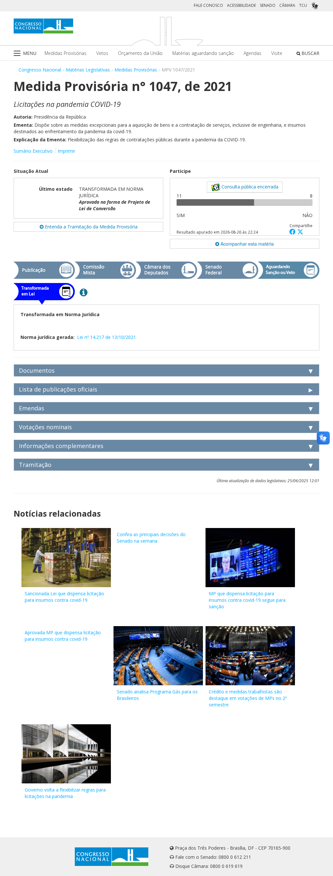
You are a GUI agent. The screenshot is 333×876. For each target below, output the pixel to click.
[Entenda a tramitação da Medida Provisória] (83, 292)
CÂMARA (287, 5)
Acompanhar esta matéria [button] (246, 243)
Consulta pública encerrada (249, 187)
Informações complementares (61, 446)
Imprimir (66, 151)
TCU (303, 5)
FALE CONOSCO (208, 5)
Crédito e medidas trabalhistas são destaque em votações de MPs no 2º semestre (248, 698)
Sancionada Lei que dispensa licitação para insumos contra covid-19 (64, 596)
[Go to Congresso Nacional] (43, 26)
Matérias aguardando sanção (203, 53)
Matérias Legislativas (88, 70)
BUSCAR (309, 53)
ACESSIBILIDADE (241, 5)
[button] (293, 231)
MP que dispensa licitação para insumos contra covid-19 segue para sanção (247, 600)
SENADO (267, 5)
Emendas (31, 408)
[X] (300, 231)
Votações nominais (45, 427)
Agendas (252, 53)
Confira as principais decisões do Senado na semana (151, 537)
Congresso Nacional (40, 70)
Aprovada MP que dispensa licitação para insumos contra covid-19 (63, 635)
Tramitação (35, 465)
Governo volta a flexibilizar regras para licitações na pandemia (65, 793)
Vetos (102, 53)
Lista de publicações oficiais (58, 389)
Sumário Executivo (33, 151)
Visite (276, 53)
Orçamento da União (140, 53)
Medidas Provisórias (66, 53)
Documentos (37, 370)
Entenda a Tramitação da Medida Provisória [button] (91, 227)
